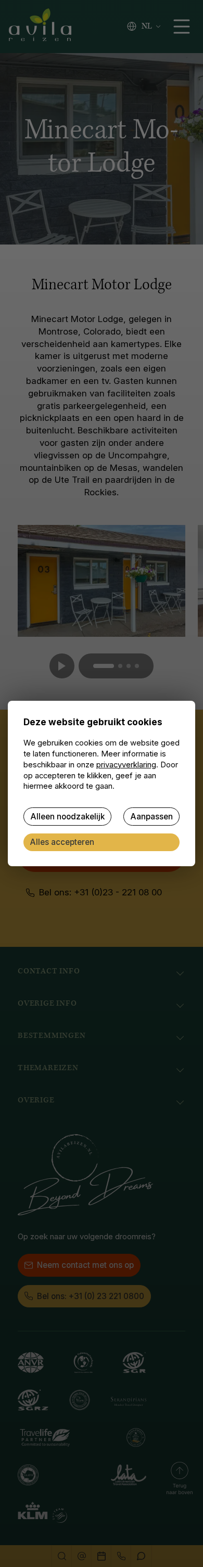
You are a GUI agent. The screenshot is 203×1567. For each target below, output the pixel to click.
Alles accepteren (62, 842)
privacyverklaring (126, 764)
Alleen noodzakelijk (67, 816)
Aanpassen (151, 816)
